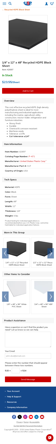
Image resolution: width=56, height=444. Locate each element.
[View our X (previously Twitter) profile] (19, 416)
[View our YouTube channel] (30, 416)
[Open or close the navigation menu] (4, 3)
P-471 (32, 156)
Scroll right (50, 253)
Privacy (20, 422)
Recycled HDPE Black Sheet (17, 10)
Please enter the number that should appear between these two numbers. (26, 364)
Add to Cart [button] (28, 91)
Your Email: (10, 351)
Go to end (5, 253)
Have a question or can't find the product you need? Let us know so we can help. (26, 328)
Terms (26, 422)
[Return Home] (27, 4)
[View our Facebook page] (14, 416)
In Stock (7, 75)
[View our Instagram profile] (25, 416)
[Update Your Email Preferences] (42, 416)
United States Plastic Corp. (33, 161)
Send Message (28, 379)
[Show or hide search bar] (10, 4)
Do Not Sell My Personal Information (28, 426)
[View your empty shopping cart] (52, 4)
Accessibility (35, 422)
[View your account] (46, 4)
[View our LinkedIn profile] (36, 416)
